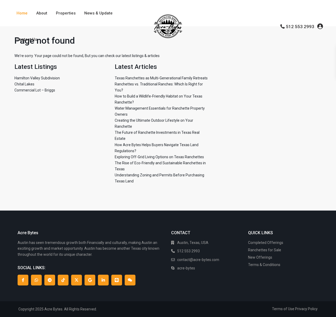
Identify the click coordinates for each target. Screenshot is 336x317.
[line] (116, 280)
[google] (90, 280)
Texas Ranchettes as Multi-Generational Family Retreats (161, 78)
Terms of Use (283, 309)
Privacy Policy (306, 309)
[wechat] (130, 280)
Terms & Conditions (264, 265)
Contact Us (27, 39)
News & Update (98, 13)
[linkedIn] (103, 280)
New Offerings (260, 257)
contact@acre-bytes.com (198, 260)
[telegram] (49, 280)
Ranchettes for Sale (264, 250)
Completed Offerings (265, 243)
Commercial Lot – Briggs (34, 90)
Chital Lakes (24, 84)
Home (22, 13)
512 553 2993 (300, 26)
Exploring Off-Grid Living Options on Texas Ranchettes (159, 157)
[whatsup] (36, 280)
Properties (66, 13)
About (41, 13)
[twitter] (76, 280)
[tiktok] (63, 280)
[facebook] (23, 280)
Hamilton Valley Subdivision (37, 78)
